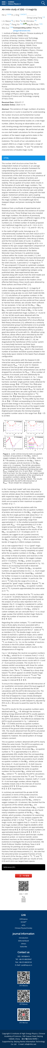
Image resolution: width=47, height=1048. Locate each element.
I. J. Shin (16, 21)
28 (34, 339)
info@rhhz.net (30, 1044)
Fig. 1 (35, 377)
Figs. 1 (12, 529)
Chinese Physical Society (23, 928)
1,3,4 (40, 24)
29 (14, 632)
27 (31, 339)
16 (23, 253)
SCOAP (23, 922)
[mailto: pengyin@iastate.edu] (26, 23)
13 (29, 227)
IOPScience (23, 919)
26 (35, 325)
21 (3, 295)
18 (27, 258)
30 (38, 691)
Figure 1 (5, 653)
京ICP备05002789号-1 (30, 1039)
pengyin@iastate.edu (21, 30)
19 (18, 265)
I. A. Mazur (6, 21)
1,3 (44, 17)
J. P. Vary (5, 24)
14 (42, 227)
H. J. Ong (15, 15)
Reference (9, 867)
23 (6, 295)
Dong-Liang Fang (34, 17)
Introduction (23, 938)
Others (23, 944)
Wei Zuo (5, 28)
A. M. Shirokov (27, 21)
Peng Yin (16, 24)
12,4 (21, 24)
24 (12, 317)
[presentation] (36, 305)
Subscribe (23, 946)
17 (35, 255)
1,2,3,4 (9, 14)
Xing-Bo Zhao (33, 24)
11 (10, 24)
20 (29, 284)
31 (31, 851)
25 (22, 322)
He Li (4, 15)
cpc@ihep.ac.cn (26, 965)
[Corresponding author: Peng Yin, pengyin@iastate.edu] (24, 23)
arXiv (23, 925)
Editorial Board (23, 941)
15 (14, 243)
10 (35, 20)
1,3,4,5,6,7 (23, 14)
